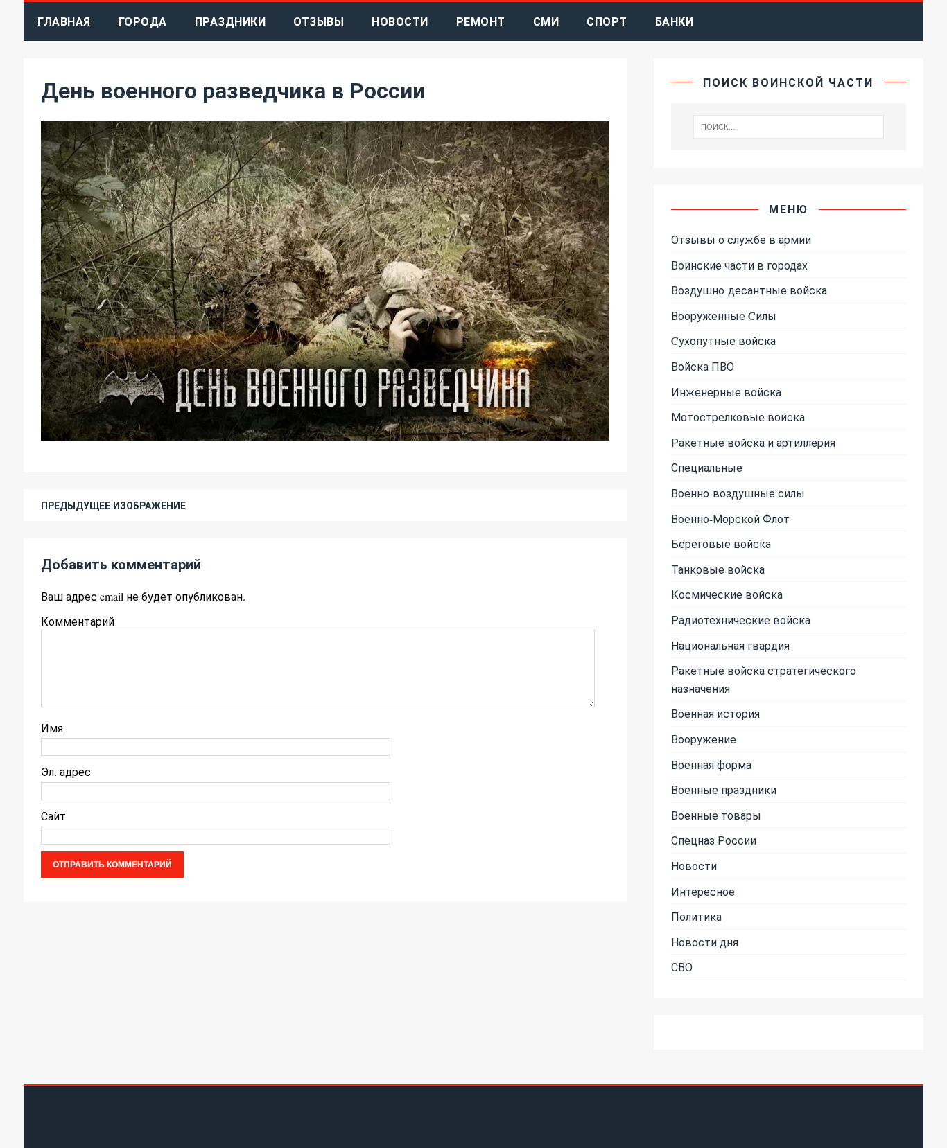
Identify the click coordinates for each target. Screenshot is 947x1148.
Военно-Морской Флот (730, 518)
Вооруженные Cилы (723, 315)
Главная (64, 21)
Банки (674, 21)
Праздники (230, 21)
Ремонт (480, 21)
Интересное (703, 891)
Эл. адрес (66, 771)
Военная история (715, 713)
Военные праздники (723, 789)
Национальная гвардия (730, 645)
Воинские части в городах (739, 265)
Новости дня (704, 942)
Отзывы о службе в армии (741, 239)
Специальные (706, 467)
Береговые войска (721, 543)
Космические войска (727, 594)
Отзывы (318, 21)
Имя (52, 728)
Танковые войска (718, 569)
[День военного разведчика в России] (325, 432)
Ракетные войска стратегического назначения (763, 679)
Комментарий (77, 621)
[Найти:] (788, 127)
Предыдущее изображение (113, 505)
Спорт (607, 21)
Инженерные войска (726, 392)
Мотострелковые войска (738, 416)
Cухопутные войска (723, 340)
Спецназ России (713, 840)
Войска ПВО (702, 366)
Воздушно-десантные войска (749, 290)
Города (143, 21)
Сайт (53, 816)
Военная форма (711, 764)
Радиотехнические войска (740, 619)
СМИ (546, 21)
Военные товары (716, 815)
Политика (696, 916)
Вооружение (703, 739)
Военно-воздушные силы (738, 493)
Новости (400, 21)
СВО (682, 967)
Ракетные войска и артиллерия (753, 442)
